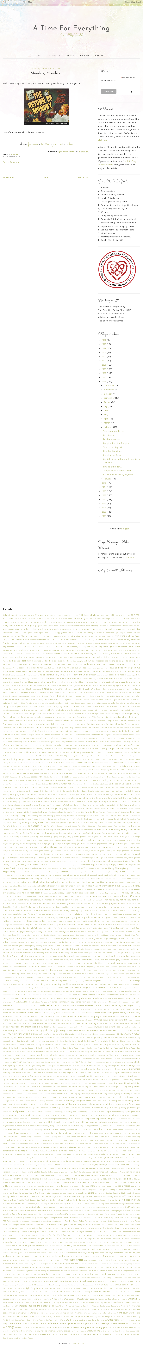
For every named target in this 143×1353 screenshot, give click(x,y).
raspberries (129, 1130)
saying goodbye (99, 1164)
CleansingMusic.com (23, 731)
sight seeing (122, 1178)
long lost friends (119, 970)
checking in (116, 713)
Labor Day (129, 952)
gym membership (87, 861)
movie (63, 1016)
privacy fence (120, 1115)
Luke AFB (60, 977)
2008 (104, 511)
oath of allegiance (113, 1072)
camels (83, 703)
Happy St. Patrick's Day (98, 868)
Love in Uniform (74, 974)
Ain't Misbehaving (74, 633)
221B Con (72, 618)
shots (78, 1179)
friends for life (22, 833)
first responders (110, 819)
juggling (13, 942)
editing (73, 794)
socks (133, 1186)
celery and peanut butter (98, 710)
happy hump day (46, 868)
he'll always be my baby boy (98, 875)
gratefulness (19, 858)
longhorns (7, 974)
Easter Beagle (88, 791)
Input (127, 921)
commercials (86, 735)
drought (62, 787)
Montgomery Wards (69, 1013)
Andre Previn (79, 643)
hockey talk (127, 892)
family (25, 808)
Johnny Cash (58, 938)
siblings (93, 1179)
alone (13, 640)
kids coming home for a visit (46, 949)
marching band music (103, 984)
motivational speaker (50, 1016)
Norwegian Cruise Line (97, 1069)
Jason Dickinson (82, 931)
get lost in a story (31, 840)
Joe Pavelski (127, 935)
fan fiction (44, 808)
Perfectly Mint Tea (97, 1094)
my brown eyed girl (30, 1026)
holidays (73, 896)
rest (77, 1144)
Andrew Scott (107, 643)
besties (111, 675)
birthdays (93, 678)
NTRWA (22, 1072)
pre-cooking (57, 1112)
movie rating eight (92, 1016)
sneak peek (77, 1186)
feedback (6, 815)
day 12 (99, 759)
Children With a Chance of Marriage (60, 717)
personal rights (112, 1094)
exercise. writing (89, 801)
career (88, 706)
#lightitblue (59, 615)
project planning (58, 1119)
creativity (75, 749)
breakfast (24, 692)
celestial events (117, 710)
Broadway (88, 692)
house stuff (74, 903)
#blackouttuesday (26, 615)
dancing (63, 756)
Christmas (67, 720)
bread (11, 692)
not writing (134, 1069)
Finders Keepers (38, 819)
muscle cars (25, 1023)
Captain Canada (21, 706)
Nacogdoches (99, 1034)
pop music (75, 1108)
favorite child (78, 812)
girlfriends (118, 843)
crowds (85, 752)
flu (47, 822)
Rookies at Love (53, 1154)
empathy (53, 798)
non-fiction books (26, 1069)
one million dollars (44, 1080)
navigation (31, 1055)
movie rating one (21, 1020)
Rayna (17, 1133)
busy (41, 699)
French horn (68, 829)
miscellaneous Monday (107, 1005)
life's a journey (81, 967)
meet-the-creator (47, 995)
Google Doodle (16, 854)
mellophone (83, 995)
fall (118, 804)
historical (36, 886)
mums (17, 1023)
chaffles (15, 713)
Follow (84, 56)
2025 (104, 344)
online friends (99, 1079)
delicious (117, 766)
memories (115, 995)
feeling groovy (53, 815)
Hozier (58, 907)
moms (121, 1009)
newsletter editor (58, 1062)
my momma (17, 1030)
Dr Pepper (88, 784)
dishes (96, 777)
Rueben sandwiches (11, 1158)
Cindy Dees (63, 728)
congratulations (67, 738)
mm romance (53, 1009)
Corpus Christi (54, 742)
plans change (8, 1104)
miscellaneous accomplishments (78, 1006)
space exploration (49, 1189)
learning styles (116, 960)
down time (53, 784)
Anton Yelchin (133, 647)
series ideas (84, 1175)
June (106, 410)
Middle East (19, 1002)
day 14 (110, 759)
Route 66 (86, 1154)
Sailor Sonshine (44, 1161)
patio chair (93, 1090)
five (134, 819)
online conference (83, 1079)
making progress (93, 980)
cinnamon (84, 728)
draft (132, 784)
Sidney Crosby (108, 1178)
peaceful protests (24, 1094)
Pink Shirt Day (39, 1101)
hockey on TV (115, 889)
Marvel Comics (134, 988)
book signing (14, 689)
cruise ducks (100, 752)
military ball (92, 1002)
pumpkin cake (21, 1125)
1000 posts (104, 615)
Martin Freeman (106, 988)
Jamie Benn (70, 931)
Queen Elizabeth (116, 1126)
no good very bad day (38, 1065)
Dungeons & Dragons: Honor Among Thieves (106, 787)
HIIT (138, 882)
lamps (35, 956)
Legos (19, 963)
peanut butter (63, 1094)
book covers (50, 685)
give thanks (38, 847)
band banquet (29, 664)
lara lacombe (70, 956)
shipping (55, 1179)
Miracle (14, 1006)
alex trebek (39, 636)
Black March (119, 678)
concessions (20, 738)
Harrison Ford (90, 872)
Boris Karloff (55, 689)
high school (28, 882)
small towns (27, 1186)
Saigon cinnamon (18, 1161)
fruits (42, 833)
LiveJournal (39, 970)
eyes (43, 805)
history (77, 886)
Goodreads (135, 851)
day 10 (87, 759)
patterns (112, 1090)
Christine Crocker (53, 721)
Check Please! (104, 713)
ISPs (127, 924)
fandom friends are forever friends (118, 808)
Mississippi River (14, 1009)
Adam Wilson (8, 629)
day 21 (19, 763)
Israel (132, 924)
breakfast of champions (39, 692)
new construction (68, 1058)
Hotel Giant (31, 903)
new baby (49, 1058)
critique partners (116, 748)
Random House (85, 1130)
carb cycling (57, 706)
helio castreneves (73, 879)
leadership (49, 960)
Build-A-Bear (95, 696)
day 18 (134, 759)
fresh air (92, 830)
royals (117, 1154)
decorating (45, 766)
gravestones (39, 858)
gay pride (74, 836)
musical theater (118, 1023)
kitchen (137, 949)
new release (111, 1058)
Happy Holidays (31, 868)
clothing (68, 731)
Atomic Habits (67, 654)
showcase (85, 1179)
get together (68, 840)
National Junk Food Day (51, 1044)
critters (137, 749)
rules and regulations (29, 1158)
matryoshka (60, 991)
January (108, 478)
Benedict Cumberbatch (84, 674)
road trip (20, 1150)
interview (85, 924)
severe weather (126, 1175)
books (45, 688)
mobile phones (66, 1009)
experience (15, 805)
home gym (97, 896)
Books (70, 56)
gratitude (29, 857)
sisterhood (74, 1182)
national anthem (110, 1037)
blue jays (74, 682)
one (16, 1080)
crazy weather (44, 748)
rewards (81, 1147)
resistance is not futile (53, 1144)
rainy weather (28, 1130)
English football (115, 798)
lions (107, 967)
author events (9, 657)
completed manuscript (113, 735)
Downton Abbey (66, 784)
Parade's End (35, 1090)
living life (49, 970)
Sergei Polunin (65, 1175)
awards (66, 657)
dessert (120, 770)
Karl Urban (114, 942)
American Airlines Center (106, 640)
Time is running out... (113, 447)
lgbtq (125, 963)
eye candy (36, 805)
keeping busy (29, 946)
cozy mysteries (92, 745)
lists (9, 970)
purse (64, 1125)
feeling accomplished (21, 815)
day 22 (25, 763)
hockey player (15, 893)
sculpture (42, 1168)
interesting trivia (27, 924)
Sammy (85, 1161)
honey (67, 900)
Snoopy (85, 1186)
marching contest (121, 984)
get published (57, 840)
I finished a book (49, 910)
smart (34, 1186)
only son (14, 1083)
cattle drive (40, 710)
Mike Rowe (29, 1002)
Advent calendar (32, 629)
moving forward (117, 1020)
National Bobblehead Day (129, 1037)
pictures (14, 1100)
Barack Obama (114, 664)
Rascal (121, 1130)
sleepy (132, 1182)
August (107, 402)
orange (75, 1083)
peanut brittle (50, 1094)
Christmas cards (133, 721)
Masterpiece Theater (24, 991)
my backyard (132, 1023)
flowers (41, 822)
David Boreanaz (60, 759)
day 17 (128, 759)
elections (119, 794)
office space (34, 1076)
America (74, 639)
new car (57, 1058)
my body (6, 1027)
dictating (78, 773)
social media (124, 1186)
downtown (78, 784)
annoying (82, 647)
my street (77, 1030)
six (88, 1182)
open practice (25, 1083)
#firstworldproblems (44, 615)
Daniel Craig (129, 756)
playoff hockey (69, 1104)
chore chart (127, 717)
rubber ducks (134, 1154)
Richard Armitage (114, 1147)
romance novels (38, 1154)
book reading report (112, 685)
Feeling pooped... (111, 439)
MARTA (96, 988)
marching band (43, 984)
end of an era (85, 798)
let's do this (109, 963)
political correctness (42, 1108)
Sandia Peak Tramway (123, 1161)
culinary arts (127, 752)
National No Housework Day (29, 1048)
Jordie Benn (101, 938)
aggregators (62, 633)
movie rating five (110, 1016)
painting (136, 1086)
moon (97, 1013)
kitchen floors (9, 952)
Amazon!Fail (60, 640)
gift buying (71, 844)
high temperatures (109, 882)
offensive (24, 1076)
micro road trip (133, 998)
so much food (110, 1186)
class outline (129, 728)
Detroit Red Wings (24, 773)
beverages (131, 675)
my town (103, 1030)
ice (47, 914)
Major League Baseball (44, 981)
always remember (38, 640)
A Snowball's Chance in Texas (98, 622)
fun (57, 833)
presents (27, 1115)
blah (138, 678)
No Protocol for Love (66, 1065)
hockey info (69, 889)
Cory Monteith (67, 741)
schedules (124, 1165)
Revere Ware (36, 1147)
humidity (70, 907)
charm (82, 713)
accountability (92, 626)
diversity (102, 777)
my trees (112, 1030)
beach (11, 671)
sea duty (50, 1168)
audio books (117, 654)
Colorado (37, 735)
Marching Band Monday (82, 984)
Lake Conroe (26, 956)
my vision (129, 1030)
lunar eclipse (84, 977)
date (42, 759)
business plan (133, 696)
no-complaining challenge (105, 1065)
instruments (15, 924)
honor (74, 900)
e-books (134, 787)
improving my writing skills (77, 917)
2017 (104, 377)
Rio (124, 1147)
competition (97, 735)
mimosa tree (103, 1002)
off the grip (14, 1076)
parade (26, 1090)
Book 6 (15, 685)
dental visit (43, 770)
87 (111, 619)
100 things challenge (89, 615)
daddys (137, 752)
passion (70, 1090)
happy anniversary (99, 865)
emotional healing (41, 798)
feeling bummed (39, 815)
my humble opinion (129, 1027)
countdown (79, 742)
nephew (93, 1055)
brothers (136, 692)
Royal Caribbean (106, 1154)
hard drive (20, 872)
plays (86, 1104)
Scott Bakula (22, 1168)
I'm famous (40, 914)
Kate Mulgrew (17, 946)
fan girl (54, 808)
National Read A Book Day (14, 1051)
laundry (112, 956)
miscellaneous (51, 1005)
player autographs (52, 1104)
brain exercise (116, 689)
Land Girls (43, 956)
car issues (34, 706)
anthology (107, 647)
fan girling (63, 809)
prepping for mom (131, 1112)
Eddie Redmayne (63, 794)
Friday (117, 829)
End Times (96, 798)
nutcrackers (47, 1073)
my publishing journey (52, 1030)
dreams (6, 787)
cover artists (39, 745)
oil (79, 1076)
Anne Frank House (59, 647)
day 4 (48, 763)
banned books (101, 664)
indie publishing (91, 921)
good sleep (93, 851)
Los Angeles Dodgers (48, 974)
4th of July (82, 618)
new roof (121, 1058)
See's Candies (80, 1172)
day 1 (82, 759)
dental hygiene (30, 770)
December (109, 385)
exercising (101, 801)
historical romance (64, 886)
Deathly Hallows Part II (13, 766)
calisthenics (8, 703)
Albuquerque (27, 636)
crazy (35, 748)
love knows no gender (103, 974)
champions (23, 713)
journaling (110, 938)
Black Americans (106, 678)
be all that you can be (97, 668)
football (79, 822)
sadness (7, 1161)
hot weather (20, 903)
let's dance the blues (93, 963)
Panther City (17, 1090)
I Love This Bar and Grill (116, 910)
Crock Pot (14, 752)
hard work (29, 872)
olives (96, 1076)
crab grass (104, 745)
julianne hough (24, 942)
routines (94, 1154)
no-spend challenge (126, 1065)
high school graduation (65, 882)
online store (123, 1080)
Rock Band (68, 1151)
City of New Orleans (98, 727)
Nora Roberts (52, 1069)
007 (77, 615)
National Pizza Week (114, 1048)
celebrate (49, 710)
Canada (104, 703)
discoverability (86, 777)
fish (120, 819)
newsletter (45, 1062)
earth (36, 791)
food (72, 822)
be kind (111, 668)
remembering (64, 1140)
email (18, 798)
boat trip (101, 682)
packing (124, 1087)
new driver (81, 1058)
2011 (104, 499)
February (108, 427)
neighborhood (69, 1055)
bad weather (98, 661)
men (17, 998)
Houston (132, 903)
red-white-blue (102, 1137)
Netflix (109, 1055)
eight (112, 794)
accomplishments (77, 626)
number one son (34, 1073)
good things (105, 851)
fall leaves (17, 809)
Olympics (123, 1076)
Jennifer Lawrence (36, 935)
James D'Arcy (58, 931)
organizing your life (118, 1083)
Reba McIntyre (100, 1133)
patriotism (103, 1090)
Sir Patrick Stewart (62, 1182)
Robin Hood (57, 1150)
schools (13, 1168)
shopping (70, 1178)
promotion (93, 1119)
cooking (18, 741)
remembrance (98, 1140)
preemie (91, 1112)
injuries (103, 921)
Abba (56, 626)
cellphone (129, 710)
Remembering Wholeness (81, 1140)
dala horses (24, 756)
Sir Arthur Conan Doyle (44, 1182)
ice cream (52, 914)
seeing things (98, 1172)
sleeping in (110, 1182)
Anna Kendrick (45, 647)
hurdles (91, 907)
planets (112, 1101)
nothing (6, 1072)
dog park (100, 780)
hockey (103, 885)
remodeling (121, 1140)
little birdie (17, 970)
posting (122, 1107)
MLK (45, 1009)
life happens (41, 967)
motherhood (8, 1016)
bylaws (68, 699)
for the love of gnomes (93, 822)
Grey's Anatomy (84, 858)
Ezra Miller (50, 805)
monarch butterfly (132, 1009)
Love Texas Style (121, 974)
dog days (92, 780)
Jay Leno (104, 931)
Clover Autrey (85, 731)
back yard (26, 660)
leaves (126, 960)
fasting (35, 812)
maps (15, 984)
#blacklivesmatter (11, 615)
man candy (107, 981)
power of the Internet (41, 1112)
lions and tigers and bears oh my (123, 967)
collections (21, 735)
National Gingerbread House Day (126, 1041)
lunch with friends (110, 977)
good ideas (56, 851)
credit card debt (87, 748)
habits (110, 861)
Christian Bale (39, 720)
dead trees (108, 763)
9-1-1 (115, 619)
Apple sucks (49, 650)
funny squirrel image (111, 833)
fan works (72, 809)
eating (119, 791)
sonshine (30, 1189)
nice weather (99, 1062)
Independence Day (36, 921)
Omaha (131, 1076)
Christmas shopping (114, 724)
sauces (63, 1165)
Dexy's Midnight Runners (44, 773)
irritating (121, 924)
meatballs (16, 995)
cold (138, 731)
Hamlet (42, 865)
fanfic (137, 809)
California (135, 699)
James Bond (46, 931)
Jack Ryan (136, 928)
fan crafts (33, 808)
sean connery (112, 1168)
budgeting (80, 696)
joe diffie (96, 935)
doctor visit (19, 780)
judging (6, 942)
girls (125, 844)
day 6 (58, 763)
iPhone (104, 924)
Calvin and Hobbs (72, 703)
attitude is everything (83, 654)
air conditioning (110, 633)
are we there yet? (118, 650)
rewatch (89, 1147)
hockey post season (32, 892)
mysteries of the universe (81, 1034)
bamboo (6, 664)
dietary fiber (106, 773)
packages (115, 1086)
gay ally (66, 837)
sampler (92, 1161)
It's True (111, 928)
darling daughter (19, 759)
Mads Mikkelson (26, 981)
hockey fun (45, 889)
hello (98, 879)
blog (40, 682)
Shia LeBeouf (46, 1179)
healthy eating (32, 879)
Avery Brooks (56, 657)
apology (30, 650)
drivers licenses (31, 787)
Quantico (105, 1126)
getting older (127, 840)
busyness (48, 699)
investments (95, 924)
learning (88, 959)
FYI (139, 833)
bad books (67, 661)
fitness (130, 819)
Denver (60, 770)
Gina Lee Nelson (88, 843)
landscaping (52, 956)
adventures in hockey (104, 629)
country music (116, 741)
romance (136, 1151)
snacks (60, 1186)
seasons (29, 1172)
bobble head (119, 682)
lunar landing (96, 977)
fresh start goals (104, 829)
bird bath (40, 678)
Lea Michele (38, 960)
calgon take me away (121, 699)
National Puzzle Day (132, 1048)
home (88, 896)
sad (122, 1158)
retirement (135, 1144)
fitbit (124, 819)
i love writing (133, 910)
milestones (55, 1002)
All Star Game (105, 636)
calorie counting (49, 703)
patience (85, 1090)
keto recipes (134, 945)
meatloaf (24, 995)
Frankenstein (16, 829)
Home (40, 56)
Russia (57, 1158)
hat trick (65, 875)
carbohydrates (78, 706)
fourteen (122, 826)
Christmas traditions (25, 727)
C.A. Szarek (77, 699)
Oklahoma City (86, 1076)
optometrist (56, 1083)
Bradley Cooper (102, 689)
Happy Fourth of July (13, 868)
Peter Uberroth (53, 1097)
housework (123, 903)
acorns (118, 626)
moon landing (107, 1013)
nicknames (110, 1062)
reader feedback (27, 1133)
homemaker (58, 900)
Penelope (74, 1094)
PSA (17, 1122)
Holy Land (81, 896)
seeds (88, 1172)
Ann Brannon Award (30, 647)
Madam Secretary (11, 981)
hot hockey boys (128, 899)
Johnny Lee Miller (71, 938)
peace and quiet (9, 1094)
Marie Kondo (62, 988)
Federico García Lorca (116, 812)
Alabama (136, 632)
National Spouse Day (51, 1051)
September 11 (51, 1175)
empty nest (73, 798)
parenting (56, 1090)
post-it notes (113, 1108)
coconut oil (113, 731)
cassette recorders (11, 710)
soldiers (6, 1189)
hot (102, 900)
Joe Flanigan (116, 935)
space (38, 1189)
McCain (110, 991)
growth (18, 861)
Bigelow (21, 678)
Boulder (69, 689)
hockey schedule (50, 893)
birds (64, 678)
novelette (15, 1073)
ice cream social (65, 914)
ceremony (7, 713)
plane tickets (97, 1101)
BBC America (68, 668)
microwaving (8, 1002)
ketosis (6, 949)
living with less (72, 970)
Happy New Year (80, 868)
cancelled (112, 703)
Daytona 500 (81, 763)
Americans (45, 643)
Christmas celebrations (13, 724)
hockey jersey (102, 889)
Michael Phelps (111, 998)
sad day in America (132, 1158)
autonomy (28, 657)
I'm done (31, 914)
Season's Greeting (17, 1172)
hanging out (75, 865)
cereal (137, 710)
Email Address (109, 80)
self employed (111, 1172)
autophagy (38, 657)
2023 (104, 352)
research (24, 1144)
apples (57, 650)
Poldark (29, 1107)
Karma (122, 942)
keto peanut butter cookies (91, 946)
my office (34, 1030)
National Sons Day (33, 1051)
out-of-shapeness (44, 1087)
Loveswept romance (11, 977)
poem (15, 1107)
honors (80, 900)
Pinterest (49, 1101)
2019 (104, 369)
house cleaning (60, 903)
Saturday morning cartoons (41, 1165)
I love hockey (63, 910)
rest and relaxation (89, 1144)
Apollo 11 (14, 650)
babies (107, 657)
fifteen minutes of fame (110, 815)
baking (132, 661)
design (78, 770)
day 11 (93, 759)
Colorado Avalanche (51, 735)
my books (16, 1026)
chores (137, 717)
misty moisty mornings (32, 1009)
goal (91, 847)
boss (63, 689)
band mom (88, 664)
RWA (100, 1157)
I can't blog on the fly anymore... (119, 474)
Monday (15, 154)
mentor (65, 998)
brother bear (112, 692)
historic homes (24, 886)
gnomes (86, 847)
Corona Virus (42, 742)
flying (58, 822)
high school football (44, 882)
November (109, 389)
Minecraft (113, 1002)
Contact (100, 56)
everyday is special (21, 801)
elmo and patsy (9, 798)
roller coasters (113, 1151)
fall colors (136, 805)
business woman (30, 699)
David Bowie (73, 759)
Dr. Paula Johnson (100, 784)
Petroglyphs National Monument (74, 1097)
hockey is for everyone (85, 889)
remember (52, 1140)
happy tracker (134, 868)
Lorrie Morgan (32, 974)
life (32, 966)
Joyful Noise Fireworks (125, 938)
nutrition (56, 1073)
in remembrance (118, 917)
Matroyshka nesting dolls (43, 991)
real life (89, 1133)
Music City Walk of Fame (71, 1023)
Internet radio (73, 924)
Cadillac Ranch (89, 699)
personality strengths (129, 1093)
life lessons (68, 967)
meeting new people (63, 995)
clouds (75, 731)
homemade (47, 900)
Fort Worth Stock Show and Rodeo (62, 826)
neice (60, 1055)
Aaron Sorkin (47, 626)
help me (104, 879)
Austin (126, 654)
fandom (81, 808)
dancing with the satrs (91, 756)
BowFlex (91, 689)
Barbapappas (127, 664)
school (6, 1168)
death (137, 762)
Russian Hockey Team (70, 1158)
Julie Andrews (37, 942)
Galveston (24, 837)
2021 (104, 360)
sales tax (55, 1161)
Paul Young (122, 1090)
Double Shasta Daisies (38, 784)
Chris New (17, 721)
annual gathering (94, 647)
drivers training (45, 787)
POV (29, 1112)
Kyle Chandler (95, 952)
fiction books (93, 815)
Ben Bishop (68, 675)
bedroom (32, 671)
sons (22, 1189)
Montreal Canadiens (86, 1013)
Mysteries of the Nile (59, 1034)
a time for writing (22, 625)
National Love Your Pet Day (73, 1044)
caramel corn (45, 706)
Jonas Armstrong (87, 938)
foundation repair (105, 826)
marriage (84, 988)
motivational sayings (31, 1016)
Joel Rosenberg (15, 938)
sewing (137, 1175)
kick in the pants (22, 949)
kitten (34, 952)
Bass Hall (31, 668)
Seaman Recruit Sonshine (76, 1168)
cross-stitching (73, 752)
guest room (39, 861)
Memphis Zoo (9, 998)
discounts (75, 777)
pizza (88, 1101)
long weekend (133, 970)
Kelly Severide (54, 946)
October (108, 394)
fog (68, 822)
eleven (137, 794)
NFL (76, 1062)
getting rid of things (38, 844)
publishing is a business (110, 1122)
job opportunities (83, 935)
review (46, 1147)
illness (119, 914)
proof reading (105, 1118)
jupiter (65, 942)
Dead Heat (99, 763)
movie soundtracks (72, 1020)
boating (109, 682)
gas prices (58, 837)
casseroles (135, 706)
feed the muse (133, 812)
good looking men (70, 851)
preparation (117, 1112)
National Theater (116, 1051)
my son (69, 1030)
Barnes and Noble (10, 668)
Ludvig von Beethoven (45, 977)
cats (32, 710)
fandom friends (93, 808)
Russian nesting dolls (88, 1158)
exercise (59, 801)
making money (78, 981)
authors (20, 657)
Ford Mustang (123, 822)
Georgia (136, 837)
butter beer (59, 699)
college (30, 735)
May (106, 414)
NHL (81, 1062)
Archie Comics (92, 650)
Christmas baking (104, 721)
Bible (5, 678)
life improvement (54, 967)
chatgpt (95, 713)
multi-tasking (8, 1023)
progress (35, 1119)
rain (10, 1129)
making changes (63, 981)
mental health (55, 998)
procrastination (133, 1115)
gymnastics (101, 861)
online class (68, 1079)
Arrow (28, 654)
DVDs (128, 787)
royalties (123, 1154)
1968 (111, 615)
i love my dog (76, 910)
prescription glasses (12, 1115)
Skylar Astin (94, 1182)
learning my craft (101, 960)
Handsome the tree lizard (57, 865)
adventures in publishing (128, 629)
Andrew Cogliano (93, 643)
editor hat (87, 794)
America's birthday (86, 640)
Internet (63, 924)
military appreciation (76, 1002)
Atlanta (57, 654)
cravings (19, 749)
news (38, 1062)
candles (130, 703)
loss (60, 973)
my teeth (94, 1030)
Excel (44, 801)
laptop (61, 956)
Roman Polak (126, 1151)
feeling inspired (67, 815)
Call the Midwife (21, 703)
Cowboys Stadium (63, 745)
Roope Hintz (65, 1154)
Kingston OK (128, 949)
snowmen (100, 1186)
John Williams (46, 938)
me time (121, 991)
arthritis (35, 654)
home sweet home (20, 900)
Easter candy (100, 791)
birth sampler (73, 678)
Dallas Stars (52, 755)
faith (114, 805)
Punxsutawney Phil (45, 1126)
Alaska (17, 636)
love (64, 973)
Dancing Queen (74, 756)
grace (37, 854)
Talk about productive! (114, 431)
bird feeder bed (53, 678)
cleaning (10, 731)
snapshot (68, 1186)
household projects (108, 903)
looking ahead (18, 973)
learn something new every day (69, 960)
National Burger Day (11, 1041)
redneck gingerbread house (16, 1140)
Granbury (55, 854)
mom (115, 1009)
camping (97, 703)
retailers (126, 1144)
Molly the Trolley (105, 1009)
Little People (28, 970)
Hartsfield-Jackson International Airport (38, 875)
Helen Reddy (59, 879)
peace (137, 1090)
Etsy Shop (7, 801)
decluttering (33, 766)
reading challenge (64, 1133)
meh (75, 995)
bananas (13, 664)
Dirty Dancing (24, 777)
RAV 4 (137, 1130)
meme (92, 995)
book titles (25, 689)
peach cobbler (38, 1094)
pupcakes (57, 1126)
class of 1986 (118, 728)
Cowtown (81, 745)
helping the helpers (117, 879)
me (115, 991)
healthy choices (18, 879)
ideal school (90, 914)
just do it (73, 942)
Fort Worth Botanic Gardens (15, 826)
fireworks (79, 819)
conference (42, 738)
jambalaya (37, 931)
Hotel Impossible (45, 903)
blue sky (82, 682)
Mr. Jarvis (129, 1020)
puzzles (85, 1126)
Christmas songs (132, 724)
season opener (125, 1168)
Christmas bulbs (118, 720)
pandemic (7, 1090)
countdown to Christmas (96, 741)
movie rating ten (55, 1020)
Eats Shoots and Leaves (33, 794)
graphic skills (8, 858)
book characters (36, 685)
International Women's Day (47, 924)
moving (106, 1020)
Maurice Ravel (96, 991)
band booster (41, 664)
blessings (32, 682)
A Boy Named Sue (130, 619)
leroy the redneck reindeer (63, 963)
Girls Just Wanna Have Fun (22, 847)
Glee (66, 847)
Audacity (106, 654)
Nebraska (53, 1055)
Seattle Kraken (47, 1172)
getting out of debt (21, 843)
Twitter (45, 144)
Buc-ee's (61, 696)
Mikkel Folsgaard (42, 1002)
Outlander (72, 1086)
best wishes (102, 675)
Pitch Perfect (59, 1101)
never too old (22, 1058)
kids (32, 949)
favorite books (65, 812)
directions (14, 777)
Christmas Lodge (64, 724)
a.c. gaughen (36, 626)
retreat (6, 1147)
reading (51, 1133)
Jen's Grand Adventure (17, 935)
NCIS (46, 1055)
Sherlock (18, 1178)
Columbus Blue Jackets (70, 735)
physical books (126, 1097)
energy (105, 798)
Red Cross (62, 1137)
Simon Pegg (16, 1182)
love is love (87, 973)
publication (25, 1122)
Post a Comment (11, 162)
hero (129, 879)
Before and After (68, 671)
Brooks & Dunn (100, 692)
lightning (91, 967)
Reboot (123, 1133)
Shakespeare (8, 1179)
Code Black (124, 731)
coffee (133, 731)
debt (25, 766)
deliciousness (128, 766)
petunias (97, 1097)
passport (77, 1090)
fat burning (43, 812)
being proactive (32, 675)
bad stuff (87, 661)
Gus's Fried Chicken (70, 861)
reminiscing (110, 1140)
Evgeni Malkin (35, 801)
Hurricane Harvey (102, 907)
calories (61, 703)
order (80, 1083)
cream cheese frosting (61, 749)
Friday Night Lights (130, 829)
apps (74, 650)
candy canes (8, 706)
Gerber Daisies (9, 840)
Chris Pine (27, 720)
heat (42, 878)
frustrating (50, 833)
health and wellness (121, 875)
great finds (49, 858)
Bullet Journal (107, 696)
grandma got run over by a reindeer (103, 854)
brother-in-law (125, 692)
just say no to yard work (89, 942)
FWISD (134, 833)
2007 (104, 516)
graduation (46, 854)
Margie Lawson (50, 988)
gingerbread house (105, 844)
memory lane (126, 995)
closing (51, 731)
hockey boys (114, 885)
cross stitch (25, 752)
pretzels (45, 1115)
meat (9, 995)
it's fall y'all (32, 928)
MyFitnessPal (44, 1034)
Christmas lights (48, 724)
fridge (5, 833)
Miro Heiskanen (32, 1006)
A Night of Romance (64, 622)
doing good (115, 780)
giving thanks (50, 847)
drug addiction (73, 787)
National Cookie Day (66, 1041)
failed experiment (71, 805)
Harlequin (63, 872)
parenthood (46, 1090)
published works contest (57, 1122)
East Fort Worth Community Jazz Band (65, 791)
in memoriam (97, 917)
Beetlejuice (54, 671)
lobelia (88, 970)
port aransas (86, 1108)
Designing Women (108, 770)
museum (40, 1023)
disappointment (38, 777)
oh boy (43, 1076)
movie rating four (126, 1016)
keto (62, 946)
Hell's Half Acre (88, 879)
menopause (25, 998)
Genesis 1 (115, 837)
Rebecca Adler (113, 1133)
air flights (121, 633)
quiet (137, 1125)
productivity (8, 1119)
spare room (74, 1189)
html (64, 907)
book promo (97, 685)
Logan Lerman (98, 970)
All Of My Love (91, 636)
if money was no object (106, 914)
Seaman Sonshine (97, 1168)
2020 (104, 364)
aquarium (81, 650)
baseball (23, 668)
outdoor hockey (60, 1087)
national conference (47, 1041)
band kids (77, 664)
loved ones (135, 973)
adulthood (19, 629)
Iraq (114, 924)
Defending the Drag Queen (89, 766)
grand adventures (67, 854)
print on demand (106, 1115)
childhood (11, 717)
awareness (74, 657)
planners (120, 1101)
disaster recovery (53, 777)
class (110, 728)
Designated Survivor (91, 770)
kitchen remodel (23, 952)
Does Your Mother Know (76, 780)
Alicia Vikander (77, 636)
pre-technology (80, 1112)
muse (33, 1023)
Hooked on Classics (92, 900)
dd (93, 762)
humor (77, 907)
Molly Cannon (91, 1009)
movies (98, 1019)
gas (52, 837)
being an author (126, 671)
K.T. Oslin (105, 942)
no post (52, 1065)
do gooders (123, 777)
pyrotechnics (94, 1126)
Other (70, 144)
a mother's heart (48, 622)
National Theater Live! (16, 1055)
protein (124, 1119)
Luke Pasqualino (71, 977)
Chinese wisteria (104, 717)
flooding (25, 822)
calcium (107, 699)
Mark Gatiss (74, 988)
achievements (109, 626)
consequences (81, 738)
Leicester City (28, 963)
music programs (104, 1023)
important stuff (19, 917)
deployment (69, 770)
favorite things (91, 812)
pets (91, 1097)
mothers (18, 1016)
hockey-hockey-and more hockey (33, 896)
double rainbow (22, 784)
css (120, 752)
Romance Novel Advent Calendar (16, 1154)
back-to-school (56, 661)
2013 (104, 491)
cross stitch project (57, 752)
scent (117, 1165)
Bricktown (54, 692)
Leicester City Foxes (43, 963)
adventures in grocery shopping (77, 629)
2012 (104, 495)
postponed (131, 1108)
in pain (107, 917)
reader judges (41, 1133)
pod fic (128, 1104)
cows (75, 745)
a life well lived (33, 622)
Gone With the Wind (18, 851)
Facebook (33, 144)
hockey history (57, 889)
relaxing (44, 1140)
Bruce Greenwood (11, 696)
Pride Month (60, 1115)
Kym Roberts (107, 953)
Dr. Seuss (113, 784)
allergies (6, 640)
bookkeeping (35, 689)
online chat (58, 1080)
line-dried (100, 967)
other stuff (31, 1087)
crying (116, 752)
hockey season (64, 893)
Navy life (40, 1055)
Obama (125, 1072)
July (106, 406)
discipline (66, 777)
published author (37, 1122)
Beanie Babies (21, 671)
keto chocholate (72, 946)
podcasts (7, 1107)
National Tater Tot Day (99, 1051)
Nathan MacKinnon (61, 1037)
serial (75, 1175)
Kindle (63, 949)
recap (23, 1137)
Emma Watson (27, 798)
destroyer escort (132, 770)
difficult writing (125, 773)
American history (20, 643)
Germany (19, 840)
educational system (101, 794)
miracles (21, 1006)
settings (109, 1175)
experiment (25, 805)
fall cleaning (125, 805)
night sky (11, 1065)
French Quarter (81, 830)
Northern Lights (78, 1069)
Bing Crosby (30, 678)
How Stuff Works (23, 907)
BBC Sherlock (81, 668)
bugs (87, 696)
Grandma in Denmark (130, 854)
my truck (120, 1030)
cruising (109, 752)
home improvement (111, 896)
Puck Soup (128, 1122)
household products (89, 903)
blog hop (57, 682)
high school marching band (88, 882)
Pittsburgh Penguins (75, 1100)
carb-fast (67, 706)
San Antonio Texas (105, 1161)
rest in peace (105, 1144)
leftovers (6, 963)
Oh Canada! (52, 1076)
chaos (38, 713)
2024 (104, 348)
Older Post (84, 177)
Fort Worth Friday (37, 826)
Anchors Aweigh (67, 643)
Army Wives (20, 654)
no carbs (24, 1065)
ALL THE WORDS (119, 636)
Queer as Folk (129, 1126)
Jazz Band (113, 931)
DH (57, 773)
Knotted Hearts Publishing (57, 952)
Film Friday (126, 815)
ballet (137, 661)
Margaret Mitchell (35, 988)
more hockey (120, 1013)
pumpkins (32, 1125)
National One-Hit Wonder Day (53, 1048)
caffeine (99, 699)
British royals (78, 692)
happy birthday (118, 864)
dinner (6, 777)
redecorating (134, 1137)
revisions (71, 1147)
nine (18, 1065)
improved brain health (36, 917)
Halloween (118, 861)
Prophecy (116, 1119)
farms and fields (24, 812)
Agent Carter (32, 632)
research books (35, 1144)
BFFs (138, 675)
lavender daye (123, 956)
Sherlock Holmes (31, 1179)
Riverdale (131, 1147)
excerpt (50, 801)
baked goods (122, 661)
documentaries (30, 780)
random (47, 1129)
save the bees (72, 1165)
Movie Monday (74, 1016)
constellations (93, 738)
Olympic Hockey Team (109, 1076)
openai (34, 1083)
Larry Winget (81, 956)
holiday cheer (62, 896)
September (109, 398)
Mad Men (136, 977)
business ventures (12, 699)
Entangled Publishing (131, 798)
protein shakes (134, 1119)
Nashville (18, 1037)
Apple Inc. (38, 650)
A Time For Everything (71, 28)
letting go (118, 963)
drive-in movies (16, 787)
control (125, 738)
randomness (102, 1129)
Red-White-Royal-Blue (118, 1137)
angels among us (133, 643)
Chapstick (46, 713)
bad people (78, 661)
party (63, 1090)
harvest (58, 875)
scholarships (135, 1165)
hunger (84, 907)
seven (116, 1175)
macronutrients (125, 977)
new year (17, 1062)
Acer (101, 626)
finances (136, 815)
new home (90, 1058)
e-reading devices (17, 791)
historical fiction (47, 886)
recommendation (41, 1137)
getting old (117, 840)
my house (115, 1027)
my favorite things (102, 1027)
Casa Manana (124, 706)
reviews (54, 1147)
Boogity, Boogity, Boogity (116, 443)
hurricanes (114, 907)
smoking (52, 1186)
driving (56, 787)
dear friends (129, 763)
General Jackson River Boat (98, 837)
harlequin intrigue (76, 872)
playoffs (80, 1104)
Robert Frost (45, 1151)
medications (34, 995)
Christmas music (79, 724)
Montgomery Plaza (52, 1013)
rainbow (17, 1130)
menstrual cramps (40, 998)
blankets (23, 682)
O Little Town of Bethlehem (84, 1073)
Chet (123, 713)
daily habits (7, 756)
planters (35, 1104)
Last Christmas (103, 956)
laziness (25, 960)
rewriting (98, 1147)
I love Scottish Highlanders (94, 910)
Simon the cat (27, 1182)
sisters (83, 1182)
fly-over (51, 822)
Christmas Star (9, 728)
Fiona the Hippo (67, 819)
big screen (12, 678)
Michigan (122, 998)
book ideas (86, 685)
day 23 (31, 763)
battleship (52, 668)
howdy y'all (50, 907)
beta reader (120, 675)
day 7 (63, 763)
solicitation (14, 1189)
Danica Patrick (117, 756)
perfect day (84, 1094)
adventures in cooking (50, 629)
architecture (104, 650)
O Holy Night (66, 1073)
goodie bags (116, 851)
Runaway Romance (46, 1158)
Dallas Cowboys (37, 756)
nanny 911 (115, 1034)
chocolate (117, 717)
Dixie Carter (112, 777)
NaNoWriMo (126, 1034)
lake (17, 956)
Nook (37, 1069)
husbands (123, 907)
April (106, 418)
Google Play (29, 854)
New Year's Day (28, 1062)
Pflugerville (106, 1097)
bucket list (70, 696)
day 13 (104, 759)
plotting (110, 1104)
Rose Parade (77, 1154)
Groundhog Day (120, 858)
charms (88, 713)
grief (93, 858)
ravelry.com (8, 1133)
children (40, 717)
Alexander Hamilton (52, 636)
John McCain (35, 938)
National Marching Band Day (121, 1044)
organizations (103, 1083)
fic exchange (80, 815)
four (116, 826)
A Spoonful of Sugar (120, 622)
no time (89, 1065)
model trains (79, 1009)
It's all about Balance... (114, 455)
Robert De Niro (32, 1151)
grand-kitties (81, 854)
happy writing (9, 872)
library (16, 967)
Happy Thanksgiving (118, 868)
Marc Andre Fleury (25, 984)
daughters (49, 759)
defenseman (107, 766)
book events (62, 685)
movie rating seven (38, 1020)
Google (6, 854)
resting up (117, 1144)
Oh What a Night (70, 1076)
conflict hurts (55, 738)
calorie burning (34, 703)
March (107, 422)
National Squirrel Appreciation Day (74, 1051)
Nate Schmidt (46, 1037)
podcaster (136, 1104)
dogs (107, 780)
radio (5, 1130)
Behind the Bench (84, 671)
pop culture (64, 1108)
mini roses (122, 1002)
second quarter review (63, 1172)
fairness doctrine (95, 805)
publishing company (89, 1122)
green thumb (71, 857)
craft (111, 745)
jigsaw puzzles (69, 935)
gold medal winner (115, 847)
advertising (7, 633)
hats (71, 875)
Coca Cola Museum (99, 731)
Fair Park (83, 805)
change (32, 713)
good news (83, 851)
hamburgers (23, 865)
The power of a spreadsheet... (118, 470)
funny (98, 833)
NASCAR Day (8, 1037)
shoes (62, 1179)
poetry (22, 1108)
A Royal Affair (80, 622)
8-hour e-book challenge (99, 619)
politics (55, 1107)
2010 (104, 503)
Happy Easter (134, 865)
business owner (120, 696)
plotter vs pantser (97, 1104)
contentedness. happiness (111, 738)
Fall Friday (7, 808)
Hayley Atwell (79, 875)
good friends (45, 851)
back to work (15, 661)
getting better (106, 840)
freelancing (48, 829)
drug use (83, 787)
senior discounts (26, 1175)
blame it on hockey (11, 682)
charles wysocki (72, 713)
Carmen (95, 706)
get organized (45, 840)
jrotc (138, 938)
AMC (67, 640)
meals (128, 991)
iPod (110, 924)
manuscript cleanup (120, 981)
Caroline (113, 706)
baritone (136, 664)
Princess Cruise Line (88, 1115)
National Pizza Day (98, 1048)
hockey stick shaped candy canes (107, 893)
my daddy (45, 1027)
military (63, 1002)
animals (18, 647)
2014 (104, 487)
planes (105, 1101)
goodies (125, 851)
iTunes (118, 928)
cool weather (29, 741)
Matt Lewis (70, 991)
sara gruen (14, 1165)
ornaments (8, 1086)
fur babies (126, 833)
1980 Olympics (120, 615)
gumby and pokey (53, 861)
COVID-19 (50, 745)
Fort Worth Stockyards (87, 826)
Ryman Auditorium (111, 1158)
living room (59, 970)
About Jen (55, 56)
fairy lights (107, 805)
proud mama (9, 1122)
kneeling (40, 953)
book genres (74, 685)
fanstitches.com (9, 812)
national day (81, 1041)
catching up (25, 710)
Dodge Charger (59, 780)
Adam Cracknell (133, 626)
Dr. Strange (124, 784)
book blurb (23, 685)
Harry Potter (119, 871)
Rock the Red (79, 1151)
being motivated (18, 675)
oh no (59, 1076)
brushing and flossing (48, 696)
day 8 (68, 763)
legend (14, 963)
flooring (33, 822)
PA (109, 1087)
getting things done (57, 843)
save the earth (85, 1165)
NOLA (15, 1069)
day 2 (7, 763)
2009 (104, 507)
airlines (129, 633)
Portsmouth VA (99, 1107)
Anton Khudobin (119, 647)
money (32, 1013)
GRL (98, 857)
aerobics (22, 633)
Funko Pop (91, 833)
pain (129, 1087)
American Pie (34, 643)
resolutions (69, 1143)
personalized (8, 1097)
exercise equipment (72, 801)
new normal (101, 1058)
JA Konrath (126, 928)
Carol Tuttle (104, 706)
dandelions (105, 756)
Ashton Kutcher (46, 654)
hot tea (10, 903)
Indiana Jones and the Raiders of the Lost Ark (65, 921)
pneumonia (119, 1104)
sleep (102, 1182)
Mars (90, 988)
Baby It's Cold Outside (120, 657)
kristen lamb (83, 953)
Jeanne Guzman (125, 931)
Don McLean (126, 780)
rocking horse (92, 1151)
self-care (121, 1172)
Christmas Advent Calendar (85, 721)
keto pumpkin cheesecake (115, 945)
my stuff (86, 1030)
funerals (82, 833)
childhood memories (26, 717)
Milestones (108, 435)
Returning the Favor (20, 1147)
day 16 (122, 759)
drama (137, 784)
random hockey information (65, 1130)
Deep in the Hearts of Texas (64, 766)
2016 (104, 381)
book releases (128, 685)
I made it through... (112, 466)
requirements (13, 1144)
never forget (128, 1055)
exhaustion (112, 801)
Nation (72, 1037)
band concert (55, 664)
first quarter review (93, 819)
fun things (64, 833)
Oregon (93, 1083)
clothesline (59, 731)
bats (45, 668)
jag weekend (26, 931)
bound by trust (81, 689)
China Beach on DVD (86, 717)
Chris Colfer (8, 721)
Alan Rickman (8, 636)
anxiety (6, 650)
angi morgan (8, 647)
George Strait (126, 836)
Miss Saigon (127, 1006)
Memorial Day (103, 994)
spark (92, 1189)
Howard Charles (38, 907)
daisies (16, 756)
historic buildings (10, 886)
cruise (91, 752)
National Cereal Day (29, 1041)
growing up (8, 861)
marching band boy (61, 984)
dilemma (136, 773)
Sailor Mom (31, 1161)
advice (15, 633)
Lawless (134, 956)
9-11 (120, 618)
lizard (82, 970)
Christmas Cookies (33, 724)
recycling (53, 1137)
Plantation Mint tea (23, 1104)
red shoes (71, 1137)
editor (80, 794)
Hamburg (13, 865)
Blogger (125, 528)
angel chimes (119, 643)
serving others (98, 1175)
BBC (59, 667)
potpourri (19, 1111)
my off (26, 1030)
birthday (84, 678)
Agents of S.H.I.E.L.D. (47, 633)
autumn (46, 657)
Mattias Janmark (83, 991)
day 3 (42, 763)
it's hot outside (70, 928)
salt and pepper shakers (70, 1161)
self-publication (10, 1175)
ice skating (77, 914)
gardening (34, 837)
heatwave (49, 879)
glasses (60, 847)
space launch (62, 1189)
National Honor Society (13, 1044)
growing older (133, 857)
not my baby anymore (118, 1069)
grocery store (107, 857)
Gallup (17, 836)
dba (89, 763)
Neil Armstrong (82, 1055)
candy (137, 703)
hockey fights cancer (31, 889)
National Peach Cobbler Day (78, 1048)
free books (27, 829)
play (41, 1104)
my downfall (72, 1027)
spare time (85, 1189)
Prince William (73, 1115)
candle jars (121, 703)
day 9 (73, 763)
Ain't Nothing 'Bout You (93, 633)
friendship (35, 833)
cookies (11, 742)
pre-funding (67, 1112)
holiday (51, 896)
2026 (104, 340)
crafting (117, 745)
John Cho (26, 938)
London (108, 970)
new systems (130, 1058)
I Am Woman (35, 910)
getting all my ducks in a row (87, 840)
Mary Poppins (8, 991)
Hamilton (34, 865)
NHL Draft (88, 1062)
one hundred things (27, 1080)
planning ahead (132, 1100)
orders (87, 1083)
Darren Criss (33, 759)
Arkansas (130, 650)
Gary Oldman (44, 837)
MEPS (71, 998)
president (36, 1115)
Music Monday (89, 1023)
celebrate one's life (64, 710)
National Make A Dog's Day (97, 1044)
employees (63, 798)
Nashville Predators (31, 1037)
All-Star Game (134, 636)
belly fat (58, 675)
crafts (124, 745)
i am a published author (17, 910)
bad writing (110, 661)
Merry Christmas (83, 998)
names (108, 1034)
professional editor (22, 1119)
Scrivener (33, 1168)
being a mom (99, 671)
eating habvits (128, 791)
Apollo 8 (22, 650)
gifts (79, 843)
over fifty (93, 1087)
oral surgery (66, 1083)
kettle (12, 949)
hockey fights (16, 889)
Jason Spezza (94, 931)
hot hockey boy (112, 900)
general (83, 837)
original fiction (133, 1083)
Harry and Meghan (104, 872)
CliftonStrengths (39, 731)
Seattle (37, 1172)
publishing (74, 1122)
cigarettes (54, 728)
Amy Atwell (55, 643)
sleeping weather (122, 1182)
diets (115, 773)
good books (33, 851)
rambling (38, 1130)
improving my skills (55, 917)
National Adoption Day (92, 1037)
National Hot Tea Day (32, 1044)
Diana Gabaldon (66, 773)
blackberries (130, 678)
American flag (124, 640)
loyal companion (28, 977)
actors (124, 626)
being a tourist (112, 671)
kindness (92, 949)
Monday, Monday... (112, 451)
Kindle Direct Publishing (77, 949)
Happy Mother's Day (62, 868)
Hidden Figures (16, 882)
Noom (43, 1069)
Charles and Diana (57, 713)
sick (98, 1179)
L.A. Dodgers (119, 952)
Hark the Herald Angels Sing (47, 872)
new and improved (36, 1058)
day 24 (37, 763)
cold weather (9, 734)
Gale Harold (8, 837)
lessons (79, 963)
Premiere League (103, 1112)
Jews (59, 935)
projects (70, 1118)
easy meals (110, 791)
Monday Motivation (20, 1013)
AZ (94, 657)
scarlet (111, 1165)
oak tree (100, 1073)
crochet (6, 752)
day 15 (116, 759)
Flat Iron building (14, 822)
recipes (30, 1137)
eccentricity (50, 794)
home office (128, 896)
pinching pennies (25, 1101)
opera (40, 1083)
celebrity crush (80, 710)
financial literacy (24, 819)
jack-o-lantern (9, 931)
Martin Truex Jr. (120, 988)
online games (112, 1080)
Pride (52, 1115)
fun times (73, 833)
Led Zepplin (135, 960)
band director (67, 664)
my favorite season (86, 1027)
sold (138, 1186)
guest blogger (28, 861)
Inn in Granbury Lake (115, 921)
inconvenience (20, 921)
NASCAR (136, 1034)
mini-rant (131, 1002)
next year (70, 1062)
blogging (66, 682)
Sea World (59, 1168)
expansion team (124, 801)
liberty (131, 963)
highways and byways (127, 882)
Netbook (101, 1055)
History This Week (89, 886)
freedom (38, 829)
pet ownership (21, 1097)
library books (25, 967)
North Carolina (65, 1069)
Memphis (136, 995)
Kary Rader (131, 942)
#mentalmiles (69, 615)
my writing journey (28, 1034)
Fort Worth (134, 822)
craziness (27, 748)
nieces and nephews (125, 1062)
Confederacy (31, 738)
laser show (92, 956)
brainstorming (129, 689)
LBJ (31, 960)
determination (9, 773)
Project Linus (45, 1119)
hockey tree (14, 896)
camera (90, 703)
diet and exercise (91, 773)
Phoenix (115, 1097)
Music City (55, 1023)
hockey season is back (82, 893)
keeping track (41, 946)
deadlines (118, 763)
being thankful (47, 674)
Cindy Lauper (74, 728)
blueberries (92, 682)
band (20, 664)
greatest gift (59, 858)
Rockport (102, 1151)
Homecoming (35, 900)
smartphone (43, 1186)
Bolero (129, 682)
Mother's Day (133, 1012)
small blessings (15, 1186)
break (17, 692)
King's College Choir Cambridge (109, 949)
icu (83, 914)
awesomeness (86, 657)
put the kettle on (75, 1126)
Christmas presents (95, 724)
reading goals (79, 1133)
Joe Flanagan (105, 935)
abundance (64, 626)
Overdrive (103, 1087)
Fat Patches (54, 812)
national (79, 1037)
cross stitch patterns (40, 752)
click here (103, 140)
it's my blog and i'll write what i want (92, 928)
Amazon (50, 640)
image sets (127, 914)
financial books (10, 819)
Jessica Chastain (50, 935)
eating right (15, 794)
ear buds (29, 791)
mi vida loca (98, 998)
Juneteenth (56, 942)
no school (81, 1065)
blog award (47, 682)
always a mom (22, 640)
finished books (53, 819)
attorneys (98, 654)
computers (128, 735)
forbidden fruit (110, 822)
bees (47, 671)
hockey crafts (127, 886)
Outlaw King (83, 1087)
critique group (101, 749)
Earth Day (44, 791)
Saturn (57, 1165)
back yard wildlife (40, 661)
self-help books (133, 1172)
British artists (65, 692)
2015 (104, 482)
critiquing (129, 748)
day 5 (53, 763)
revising (62, 1147)
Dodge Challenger (45, 780)
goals (104, 847)
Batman (40, 668)
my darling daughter (58, 1027)
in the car (130, 917)
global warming (75, 847)
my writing (13, 1034)
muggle (137, 1020)
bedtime (40, 671)
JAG (17, 931)
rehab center (34, 1140)
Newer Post (9, 177)
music (47, 1023)
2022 (104, 356)
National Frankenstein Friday (99, 1041)
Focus (63, 822)
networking (117, 1055)
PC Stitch (131, 1090)
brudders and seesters (28, 696)
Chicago (128, 713)
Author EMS (135, 654)
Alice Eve (66, 636)
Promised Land (81, 1119)
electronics (129, 794)
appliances (66, 650)
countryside (29, 745)
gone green (129, 847)
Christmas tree (42, 727)
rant (115, 1130)
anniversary (72, 647)
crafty (130, 745)
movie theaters (86, 1020)
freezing (58, 829)
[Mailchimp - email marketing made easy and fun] (131, 92)
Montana (40, 1013)
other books (20, 1087)
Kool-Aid (73, 953)
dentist (53, 770)
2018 (104, 373)
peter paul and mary (37, 1097)
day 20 (13, 763)
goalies (97, 847)
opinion (46, 1083)
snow (92, 1186)
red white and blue (86, 1137)
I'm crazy (23, 914)
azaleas (99, 657)
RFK (104, 1147)
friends (12, 833)
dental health (17, 770)
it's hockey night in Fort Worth (50, 928)
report (131, 1140)
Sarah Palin (24, 1165)
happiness (85, 865)
